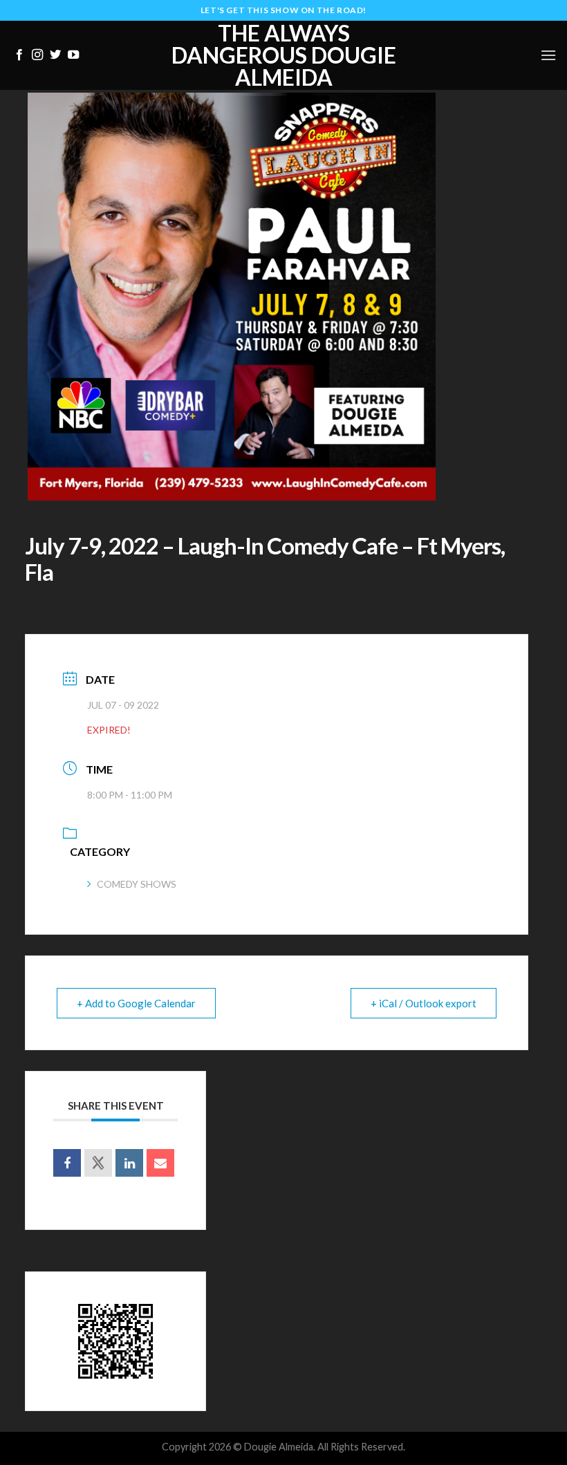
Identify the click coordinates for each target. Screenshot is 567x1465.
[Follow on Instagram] (37, 55)
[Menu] (548, 55)
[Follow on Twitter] (55, 55)
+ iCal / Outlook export (423, 1003)
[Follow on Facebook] (19, 55)
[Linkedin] (129, 1163)
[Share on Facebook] (67, 1163)
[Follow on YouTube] (73, 55)
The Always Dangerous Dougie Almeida (283, 55)
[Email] (160, 1163)
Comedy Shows (136, 884)
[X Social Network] (98, 1163)
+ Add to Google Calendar (136, 1003)
